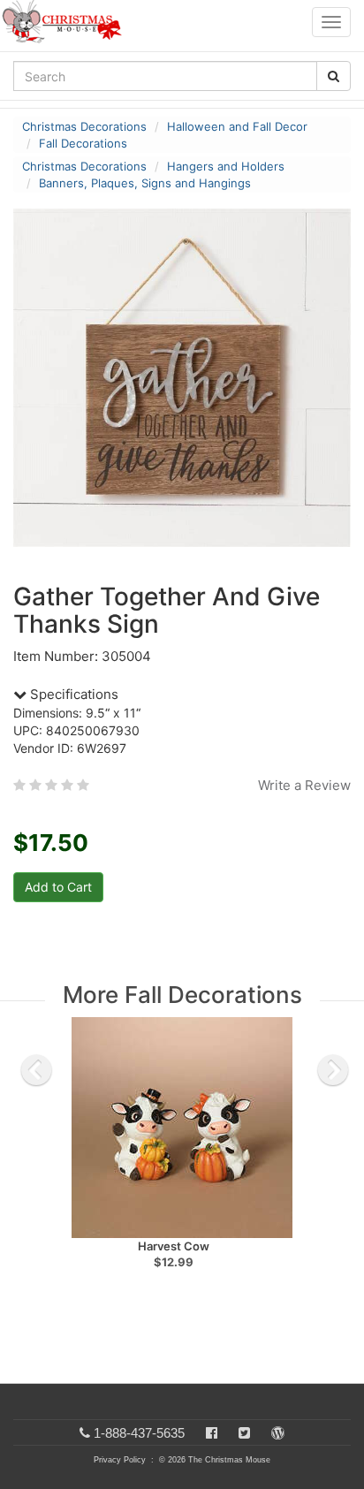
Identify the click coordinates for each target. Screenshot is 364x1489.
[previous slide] (36, 1070)
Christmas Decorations (84, 126)
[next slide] (333, 1070)
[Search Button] (333, 76)
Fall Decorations (83, 143)
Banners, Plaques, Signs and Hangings (145, 183)
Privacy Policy (120, 1459)
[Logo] (67, 22)
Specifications (72, 694)
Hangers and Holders (225, 166)
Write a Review (304, 785)
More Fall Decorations (182, 994)
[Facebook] (211, 1432)
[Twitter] (244, 1432)
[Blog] (277, 1432)
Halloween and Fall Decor (237, 126)
